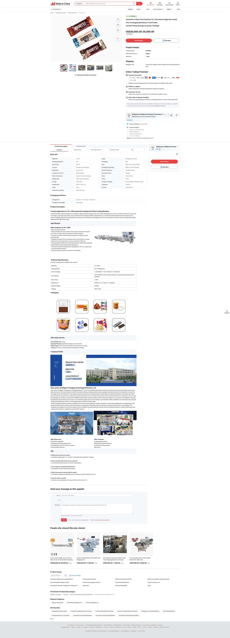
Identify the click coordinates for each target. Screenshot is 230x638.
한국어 (129, 627)
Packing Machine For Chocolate (60, 615)
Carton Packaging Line (92, 602)
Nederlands (118, 627)
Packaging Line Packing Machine (150, 611)
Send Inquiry (139, 40)
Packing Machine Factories (59, 611)
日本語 (134, 627)
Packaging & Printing (60, 12)
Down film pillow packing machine (59, 582)
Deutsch (112, 627)
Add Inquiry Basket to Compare (86, 75)
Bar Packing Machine (169, 611)
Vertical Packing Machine (122, 582)
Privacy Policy (141, 631)
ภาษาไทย (144, 627)
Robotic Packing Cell (57, 602)
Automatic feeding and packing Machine (61, 579)
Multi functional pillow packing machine (158, 579)
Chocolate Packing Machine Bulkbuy (129, 615)
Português (85, 627)
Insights (160, 625)
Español (79, 627)
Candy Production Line (153, 582)
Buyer (138, 9)
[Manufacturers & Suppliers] (60, 4)
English (73, 627)
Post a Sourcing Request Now (100, 520)
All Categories (56, 9)
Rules (178, 9)
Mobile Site (154, 625)
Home (51, 12)
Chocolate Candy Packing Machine (105, 615)
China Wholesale (108, 625)
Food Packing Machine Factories (104, 611)
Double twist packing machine (123, 579)
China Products (80, 625)
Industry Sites (126, 625)
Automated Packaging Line (74, 602)
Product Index (146, 625)
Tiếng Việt (156, 627)
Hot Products (71, 625)
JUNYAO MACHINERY (121, 585)
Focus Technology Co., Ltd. (103, 631)
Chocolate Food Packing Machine (82, 615)
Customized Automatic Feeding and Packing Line (64, 585)
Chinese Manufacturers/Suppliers (94, 625)
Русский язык (99, 627)
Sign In (129, 138)
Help (147, 9)
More (51, 619)
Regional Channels (136, 625)
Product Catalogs (76, 575)
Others (149, 585)
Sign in (178, 5)
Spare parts (86, 585)
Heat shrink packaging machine (91, 582)
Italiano (106, 627)
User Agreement (125, 631)
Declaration (133, 631)
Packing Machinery (72, 12)
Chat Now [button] (168, 40)
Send (64, 520)
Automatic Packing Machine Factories (81, 611)
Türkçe (150, 627)
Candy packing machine (89, 579)
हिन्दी (139, 627)
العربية (124, 627)
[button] (141, 149)
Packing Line (82, 12)
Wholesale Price (117, 625)
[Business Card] (177, 154)
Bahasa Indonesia (164, 627)
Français (91, 627)
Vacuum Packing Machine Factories (127, 611)
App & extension (157, 9)
